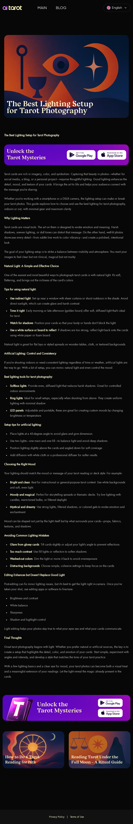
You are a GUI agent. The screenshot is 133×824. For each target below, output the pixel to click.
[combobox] (116, 8)
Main (42, 8)
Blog (61, 8)
